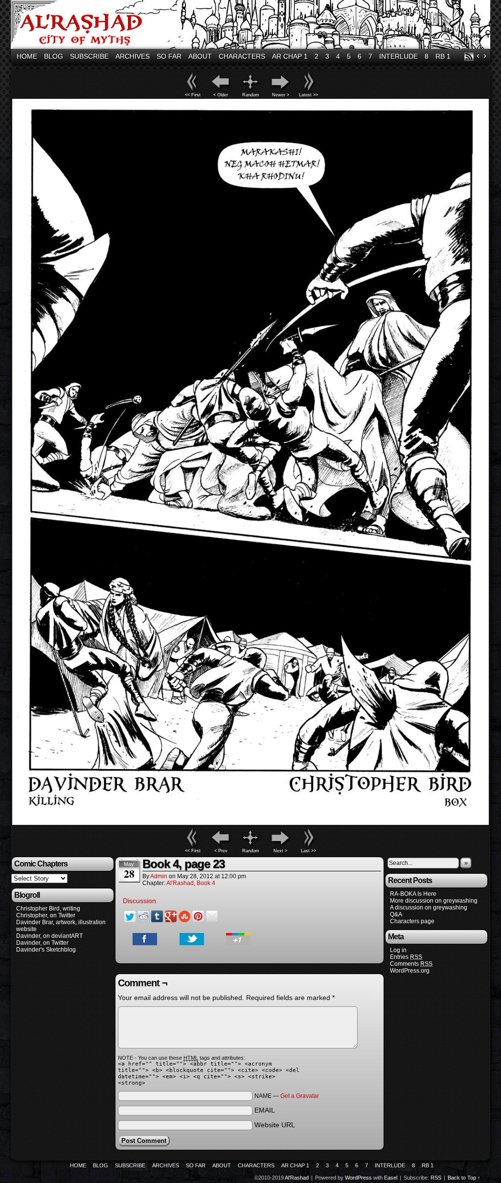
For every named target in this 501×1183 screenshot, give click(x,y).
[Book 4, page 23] (250, 822)
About (200, 56)
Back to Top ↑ (464, 1178)
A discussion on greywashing (428, 907)
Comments (411, 963)
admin (158, 876)
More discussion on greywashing (434, 900)
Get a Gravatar (299, 1095)
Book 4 (206, 883)
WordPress (358, 1178)
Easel (390, 1178)
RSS (469, 56)
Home (27, 56)
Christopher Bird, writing (48, 908)
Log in (398, 950)
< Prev (221, 850)
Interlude (398, 56)
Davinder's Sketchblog (46, 949)
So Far (169, 56)
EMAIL (264, 1110)
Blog (53, 56)
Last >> (308, 850)
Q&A (396, 914)
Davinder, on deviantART (49, 936)
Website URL (274, 1125)
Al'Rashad (252, 25)
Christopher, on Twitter (45, 915)
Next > (280, 850)
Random (250, 94)
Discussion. (140, 901)
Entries (406, 957)
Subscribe (89, 56)
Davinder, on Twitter (42, 942)
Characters (242, 56)
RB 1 (443, 56)
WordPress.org (410, 970)
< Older (220, 94)
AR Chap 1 (290, 56)
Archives (132, 56)
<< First (193, 94)
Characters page (412, 921)
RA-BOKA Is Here (413, 893)
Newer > (280, 94)
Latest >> (308, 94)
